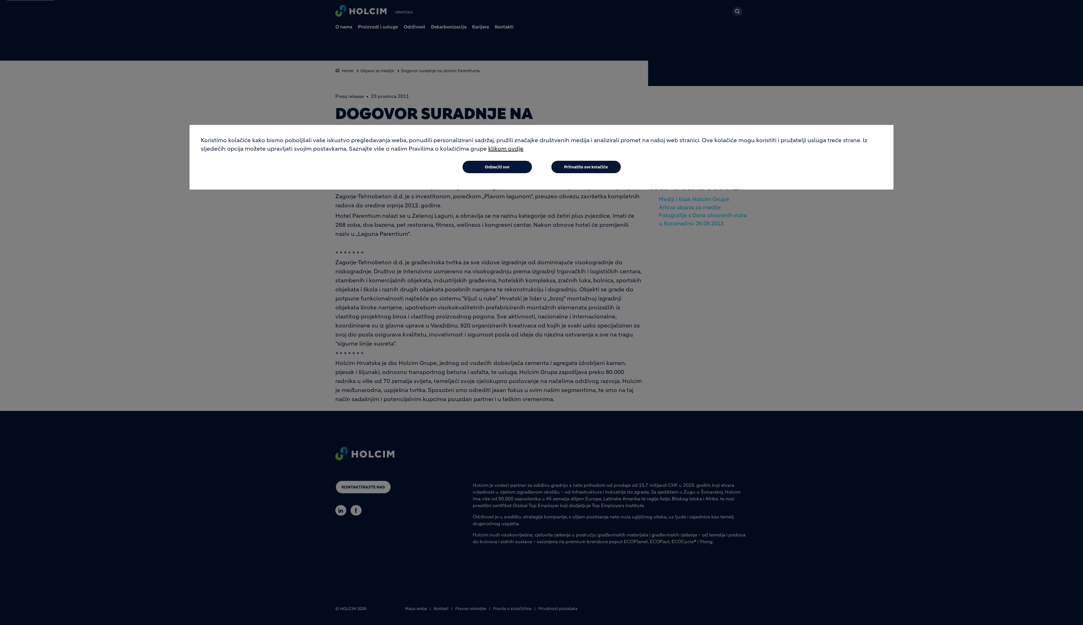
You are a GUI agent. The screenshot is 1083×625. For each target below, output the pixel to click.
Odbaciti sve (497, 167)
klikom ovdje (505, 148)
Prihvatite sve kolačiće (586, 167)
